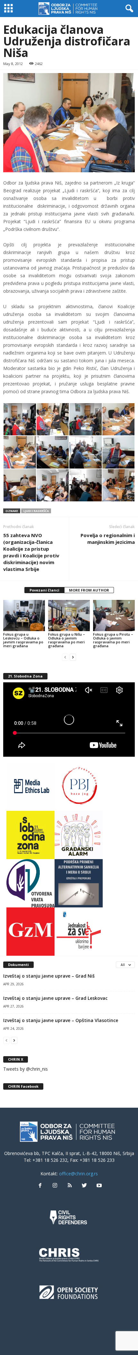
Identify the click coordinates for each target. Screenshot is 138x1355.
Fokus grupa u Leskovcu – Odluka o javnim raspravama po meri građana (23, 640)
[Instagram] (54, 1186)
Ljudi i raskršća (36, 511)
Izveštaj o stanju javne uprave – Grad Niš (49, 976)
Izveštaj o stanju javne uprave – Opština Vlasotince (60, 1020)
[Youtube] (98, 1186)
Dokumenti (18, 964)
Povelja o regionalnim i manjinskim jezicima (108, 538)
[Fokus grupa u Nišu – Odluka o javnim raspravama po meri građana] (69, 615)
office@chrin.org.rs (78, 1173)
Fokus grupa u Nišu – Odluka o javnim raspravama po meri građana (66, 640)
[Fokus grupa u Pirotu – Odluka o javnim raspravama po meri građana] (114, 615)
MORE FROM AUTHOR (89, 590)
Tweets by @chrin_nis (25, 1069)
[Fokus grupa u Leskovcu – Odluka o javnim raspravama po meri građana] (24, 615)
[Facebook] (40, 1186)
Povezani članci (44, 590)
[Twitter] (84, 1186)
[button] (128, 9)
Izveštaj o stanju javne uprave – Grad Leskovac (55, 998)
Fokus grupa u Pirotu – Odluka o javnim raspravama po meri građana (113, 640)
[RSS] (69, 1186)
